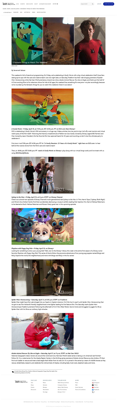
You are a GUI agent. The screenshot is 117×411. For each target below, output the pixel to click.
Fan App (45, 392)
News (8, 8)
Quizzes (45, 385)
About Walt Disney (63, 387)
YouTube (96, 387)
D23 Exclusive (15, 8)
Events (22, 4)
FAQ (76, 385)
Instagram (96, 382)
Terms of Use (37, 402)
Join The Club (108, 4)
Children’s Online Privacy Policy (67, 402)
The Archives (62, 380)
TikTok (96, 385)
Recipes (45, 387)
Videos (33, 12)
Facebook (96, 389)
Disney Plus (25, 371)
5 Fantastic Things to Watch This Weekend (32, 8)
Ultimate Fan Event (45, 4)
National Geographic (38, 371)
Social (94, 380)
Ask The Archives (62, 389)
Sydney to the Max (25, 373)
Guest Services (79, 387)
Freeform (30, 371)
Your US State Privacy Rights (54, 402)
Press (76, 382)
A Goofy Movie (17, 371)
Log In (99, 4)
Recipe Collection (41, 12)
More (77, 380)
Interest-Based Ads (79, 402)
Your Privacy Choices (88, 402)
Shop (36, 4)
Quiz (21, 12)
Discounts (29, 4)
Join (17, 4)
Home (4, 8)
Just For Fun (27, 12)
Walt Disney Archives (63, 382)
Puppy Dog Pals (47, 371)
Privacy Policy (44, 402)
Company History (62, 385)
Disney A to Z (61, 392)
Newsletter (46, 389)
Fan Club (34, 380)
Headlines (15, 12)
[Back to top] (113, 406)
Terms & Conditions (80, 389)
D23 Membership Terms (28, 402)
